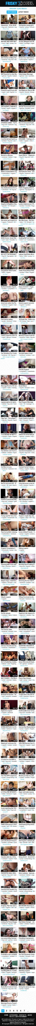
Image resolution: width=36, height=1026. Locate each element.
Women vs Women (7, 155)
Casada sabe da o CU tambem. (9, 857)
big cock (4, 27)
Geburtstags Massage (26, 74)
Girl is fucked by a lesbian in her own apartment (9, 662)
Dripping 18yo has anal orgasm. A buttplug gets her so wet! (9, 905)
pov (32, 321)
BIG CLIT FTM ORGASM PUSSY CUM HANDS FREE (9, 254)
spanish (4, 206)
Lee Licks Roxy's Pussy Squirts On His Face (9, 840)
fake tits (4, 420)
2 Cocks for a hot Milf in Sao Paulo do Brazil (9, 759)
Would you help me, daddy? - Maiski (27, 775)
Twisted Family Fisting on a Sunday (27, 467)
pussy (12, 43)
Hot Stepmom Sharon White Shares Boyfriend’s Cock (27, 90)
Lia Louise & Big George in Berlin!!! (9, 938)
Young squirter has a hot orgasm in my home (9, 516)
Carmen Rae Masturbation (27, 727)
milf (32, 173)
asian (21, 222)
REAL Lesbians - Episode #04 (27, 873)
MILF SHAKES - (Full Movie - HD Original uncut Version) (9, 678)
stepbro (4, 582)
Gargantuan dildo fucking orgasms (9, 270)
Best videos (12, 12)
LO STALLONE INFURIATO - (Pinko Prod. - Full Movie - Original (9, 792)
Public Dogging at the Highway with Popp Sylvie (27, 188)
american (4, 59)
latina (21, 256)
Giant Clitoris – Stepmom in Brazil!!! (27, 155)
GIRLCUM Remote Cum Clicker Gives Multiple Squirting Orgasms (27, 743)
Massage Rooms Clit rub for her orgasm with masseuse (9, 386)
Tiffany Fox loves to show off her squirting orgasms (27, 597)
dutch (13, 566)
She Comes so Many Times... (9, 58)
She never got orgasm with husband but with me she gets (9, 220)
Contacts (22, 1015)
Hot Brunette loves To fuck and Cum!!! (27, 711)
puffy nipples (23, 59)
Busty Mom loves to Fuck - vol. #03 (9, 987)
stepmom (22, 615)
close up (15, 321)
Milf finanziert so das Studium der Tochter (9, 74)
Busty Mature (23, 386)
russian (17, 92)
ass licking (32, 76)
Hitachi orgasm (6, 597)
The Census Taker (6, 629)
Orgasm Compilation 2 (8, 548)
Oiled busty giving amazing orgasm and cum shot (27, 824)
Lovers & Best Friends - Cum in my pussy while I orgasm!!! (27, 532)
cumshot (28, 305)
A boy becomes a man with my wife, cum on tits (27, 483)
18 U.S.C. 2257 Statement (18, 1016)
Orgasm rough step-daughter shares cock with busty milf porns (27, 516)
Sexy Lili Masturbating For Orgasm (27, 759)
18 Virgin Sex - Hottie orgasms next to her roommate (27, 319)
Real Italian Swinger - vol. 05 (27, 922)
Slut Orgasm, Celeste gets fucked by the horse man (27, 840)
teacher (22, 27)
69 (14, 222)
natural (15, 76)
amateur (4, 141)
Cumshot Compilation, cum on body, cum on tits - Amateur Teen (27, 451)
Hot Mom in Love (6, 467)
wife (21, 485)
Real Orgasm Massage (26, 402)
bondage (27, 43)
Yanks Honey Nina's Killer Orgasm (27, 270)
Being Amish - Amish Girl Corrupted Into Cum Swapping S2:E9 (27, 857)
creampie (16, 582)
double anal (17, 891)
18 (10, 189)
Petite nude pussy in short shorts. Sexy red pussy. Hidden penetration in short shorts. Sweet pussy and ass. (9, 824)
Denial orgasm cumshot (26, 303)
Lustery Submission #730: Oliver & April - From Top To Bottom (27, 204)
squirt (3, 92)
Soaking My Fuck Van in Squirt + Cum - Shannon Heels (27, 238)
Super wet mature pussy (26, 792)
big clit (22, 157)
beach (16, 43)
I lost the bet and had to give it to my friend (9, 139)
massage (14, 387)
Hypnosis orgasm (6, 711)
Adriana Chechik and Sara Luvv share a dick (9, 646)
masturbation (6, 173)
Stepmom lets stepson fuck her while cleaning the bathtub (27, 613)
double (10, 891)
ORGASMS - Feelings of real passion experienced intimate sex (27, 139)
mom (3, 43)
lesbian (11, 157)
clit (32, 157)
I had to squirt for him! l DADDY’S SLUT (9, 335)
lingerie (15, 436)
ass (26, 76)
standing (22, 972)
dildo (25, 256)
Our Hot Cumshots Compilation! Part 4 (27, 954)
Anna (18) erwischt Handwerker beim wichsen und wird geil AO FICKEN (27, 662)
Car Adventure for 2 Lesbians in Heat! (9, 353)
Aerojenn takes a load (25, 353)
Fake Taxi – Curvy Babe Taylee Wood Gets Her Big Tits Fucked (9, 418)
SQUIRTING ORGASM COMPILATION (27, 646)
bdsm (21, 43)
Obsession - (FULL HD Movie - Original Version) (9, 25)
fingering (32, 272)
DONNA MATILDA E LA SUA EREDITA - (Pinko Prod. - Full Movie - (9, 727)
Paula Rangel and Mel (25, 889)
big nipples (28, 189)
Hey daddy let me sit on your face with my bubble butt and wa (9, 188)
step (27, 517)
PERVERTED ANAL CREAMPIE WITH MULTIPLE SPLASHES (9, 873)
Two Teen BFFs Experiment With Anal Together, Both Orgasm (9, 775)
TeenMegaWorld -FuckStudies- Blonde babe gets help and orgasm (9, 970)
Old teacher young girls (26, 25)
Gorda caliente (5, 613)
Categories (13, 1015)
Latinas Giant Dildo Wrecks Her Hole (27, 254)
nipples (31, 59)
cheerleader (12, 647)
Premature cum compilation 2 (9, 954)
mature (15, 615)
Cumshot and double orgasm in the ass (9, 889)
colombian (5, 189)
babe (21, 141)
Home (6, 1015)
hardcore (10, 27)
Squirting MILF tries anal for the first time (9, 564)
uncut (3, 485)
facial (30, 420)
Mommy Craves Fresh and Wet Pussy (27, 335)
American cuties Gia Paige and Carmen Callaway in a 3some (9, 303)
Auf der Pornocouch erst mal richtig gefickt (27, 106)
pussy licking (10, 777)
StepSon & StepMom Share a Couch (9, 204)
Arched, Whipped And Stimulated (27, 41)
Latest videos (23, 12)
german (4, 76)
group (27, 27)
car (25, 240)
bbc (21, 420)
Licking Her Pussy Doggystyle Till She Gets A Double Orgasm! (9, 922)
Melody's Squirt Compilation (27, 808)
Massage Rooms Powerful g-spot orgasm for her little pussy (9, 1003)
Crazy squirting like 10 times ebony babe (9, 808)
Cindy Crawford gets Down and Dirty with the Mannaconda (27, 418)
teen (15, 305)
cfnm (31, 141)
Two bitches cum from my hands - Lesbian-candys (9, 451)
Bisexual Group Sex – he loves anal (9, 694)
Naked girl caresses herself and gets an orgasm (9, 743)
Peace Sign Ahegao (25, 678)
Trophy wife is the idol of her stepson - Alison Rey (27, 694)
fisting (21, 469)
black (34, 124)
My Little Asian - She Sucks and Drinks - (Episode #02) (27, 220)
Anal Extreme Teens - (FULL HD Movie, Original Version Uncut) (27, 171)
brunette (27, 108)
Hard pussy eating (6, 319)
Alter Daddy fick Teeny (26, 499)
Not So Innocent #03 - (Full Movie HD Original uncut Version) (9, 483)
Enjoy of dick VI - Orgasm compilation (27, 287)
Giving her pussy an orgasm (27, 987)
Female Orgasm (24, 369)
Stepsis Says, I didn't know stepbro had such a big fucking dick (9, 580)
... (28, 1011)
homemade (15, 337)
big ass (10, 141)
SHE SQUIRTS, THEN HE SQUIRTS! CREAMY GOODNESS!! (9, 106)
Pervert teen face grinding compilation (27, 629)
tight (7, 43)
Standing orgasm (24, 970)
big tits (10, 76)
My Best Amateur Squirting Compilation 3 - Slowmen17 (9, 287)
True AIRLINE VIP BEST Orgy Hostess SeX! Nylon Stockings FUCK (9, 434)
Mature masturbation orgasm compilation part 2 (9, 171)
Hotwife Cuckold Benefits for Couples (9, 499)
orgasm (17, 27)
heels (21, 240)
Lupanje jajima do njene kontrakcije (9, 402)
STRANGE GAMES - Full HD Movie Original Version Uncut (9, 123)
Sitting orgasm (23, 548)
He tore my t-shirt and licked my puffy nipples (27, 58)
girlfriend (16, 501)
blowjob (32, 92)
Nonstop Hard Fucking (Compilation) (27, 564)
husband (10, 222)
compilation (11, 288)
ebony (4, 810)
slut (21, 842)
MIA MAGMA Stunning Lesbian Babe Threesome (27, 905)
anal (8, 92)
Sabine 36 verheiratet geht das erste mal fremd (27, 434)
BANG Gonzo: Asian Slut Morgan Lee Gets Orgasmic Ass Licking (9, 238)
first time (8, 566)
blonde (17, 59)
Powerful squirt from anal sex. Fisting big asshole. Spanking (9, 90)
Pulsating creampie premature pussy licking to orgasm (27, 938)
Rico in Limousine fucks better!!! (27, 123)
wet (21, 794)
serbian (4, 404)
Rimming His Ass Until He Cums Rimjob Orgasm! (27, 580)
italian (3, 729)
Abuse (30, 1015)
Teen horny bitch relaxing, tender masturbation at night (9, 532)
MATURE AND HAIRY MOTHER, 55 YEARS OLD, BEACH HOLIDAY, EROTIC (9, 41)
